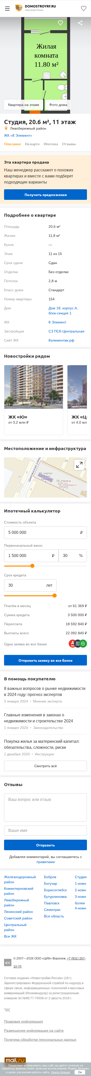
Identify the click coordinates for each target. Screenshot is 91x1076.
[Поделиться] (80, 23)
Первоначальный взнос (23, 545)
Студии (81, 877)
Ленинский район (18, 912)
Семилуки (52, 910)
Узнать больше (60, 1072)
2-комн (80, 890)
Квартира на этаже (23, 105)
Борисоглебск (55, 890)
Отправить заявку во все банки (45, 660)
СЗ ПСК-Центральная (66, 331)
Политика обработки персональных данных (40, 1039)
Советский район (18, 918)
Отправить (45, 845)
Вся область (54, 916)
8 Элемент (57, 322)
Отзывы (69, 143)
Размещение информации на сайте (34, 1030)
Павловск (51, 903)
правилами (45, 862)
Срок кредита (15, 575)
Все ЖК (10, 936)
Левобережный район (28, 128)
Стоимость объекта (20, 522)
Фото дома (58, 105)
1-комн (80, 883)
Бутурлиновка (55, 897)
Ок (80, 1072)
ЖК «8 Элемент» (18, 135)
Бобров (50, 877)
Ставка (64, 575)
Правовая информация (23, 1021)
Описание (12, 143)
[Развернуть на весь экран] (79, 465)
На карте (32, 143)
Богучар (50, 883)
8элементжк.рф (61, 340)
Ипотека (51, 143)
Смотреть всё (45, 766)
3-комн (80, 897)
